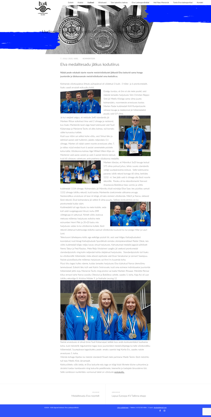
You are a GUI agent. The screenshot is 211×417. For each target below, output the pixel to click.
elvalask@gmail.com (160, 407)
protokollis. (119, 371)
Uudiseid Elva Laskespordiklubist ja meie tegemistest (90, 31)
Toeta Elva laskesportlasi (183, 2)
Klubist (80, 2)
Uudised (90, 2)
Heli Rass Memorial (161, 2)
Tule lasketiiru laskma (119, 2)
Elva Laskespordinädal (140, 2)
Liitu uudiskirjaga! (122, 407)
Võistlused (102, 2)
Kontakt (200, 2)
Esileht (70, 2)
